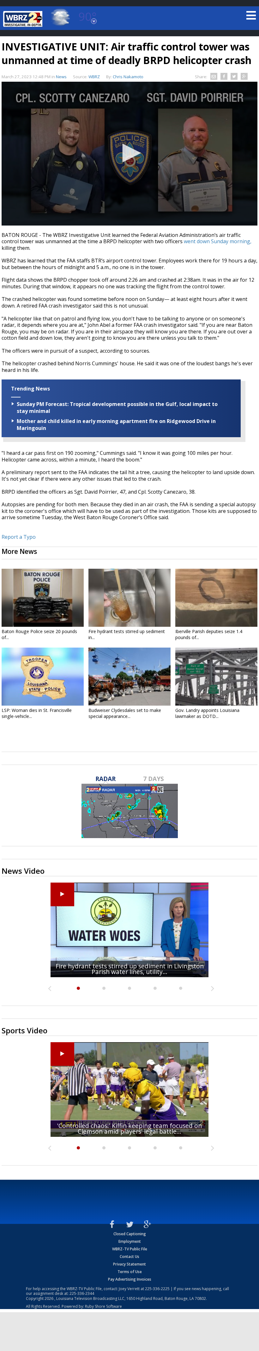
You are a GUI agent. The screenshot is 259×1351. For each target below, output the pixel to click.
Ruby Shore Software (103, 1306)
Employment (129, 1241)
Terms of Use (129, 1271)
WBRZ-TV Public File (129, 1249)
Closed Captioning (129, 1233)
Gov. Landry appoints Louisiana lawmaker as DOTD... (207, 713)
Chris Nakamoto (128, 76)
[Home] (23, 19)
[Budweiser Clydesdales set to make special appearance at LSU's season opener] (129, 677)
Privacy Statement (129, 1264)
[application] (129, 154)
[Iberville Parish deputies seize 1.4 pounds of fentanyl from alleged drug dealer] (216, 598)
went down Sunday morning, (217, 241)
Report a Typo (19, 536)
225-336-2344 (81, 1293)
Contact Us (129, 1256)
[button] (129, 153)
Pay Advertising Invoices (129, 1279)
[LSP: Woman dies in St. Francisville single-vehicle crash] (43, 677)
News (61, 76)
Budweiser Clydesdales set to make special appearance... (124, 713)
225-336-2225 (157, 1288)
